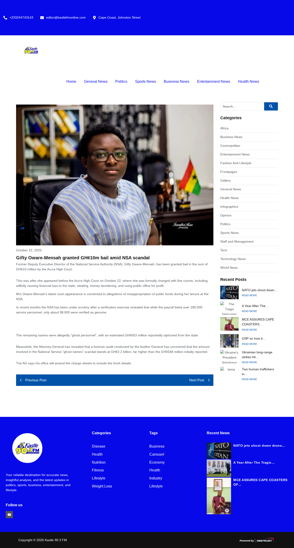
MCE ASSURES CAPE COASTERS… (258, 322)
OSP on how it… (254, 338)
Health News (248, 81)
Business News (176, 81)
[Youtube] (9, 514)
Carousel (156, 454)
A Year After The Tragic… (254, 462)
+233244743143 (21, 17)
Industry (155, 478)
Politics (121, 81)
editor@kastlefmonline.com (66, 17)
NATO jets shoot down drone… (259, 445)
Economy (157, 462)
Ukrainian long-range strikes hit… (257, 354)
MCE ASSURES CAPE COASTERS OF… (260, 482)
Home (71, 81)
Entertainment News (213, 81)
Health (97, 454)
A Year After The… (255, 306)
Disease (98, 446)
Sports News (145, 81)
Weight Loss (102, 486)
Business (156, 446)
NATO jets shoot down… (259, 290)
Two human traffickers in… (258, 371)
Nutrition (99, 462)
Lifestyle (98, 478)
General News (95, 81)
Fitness (98, 470)
